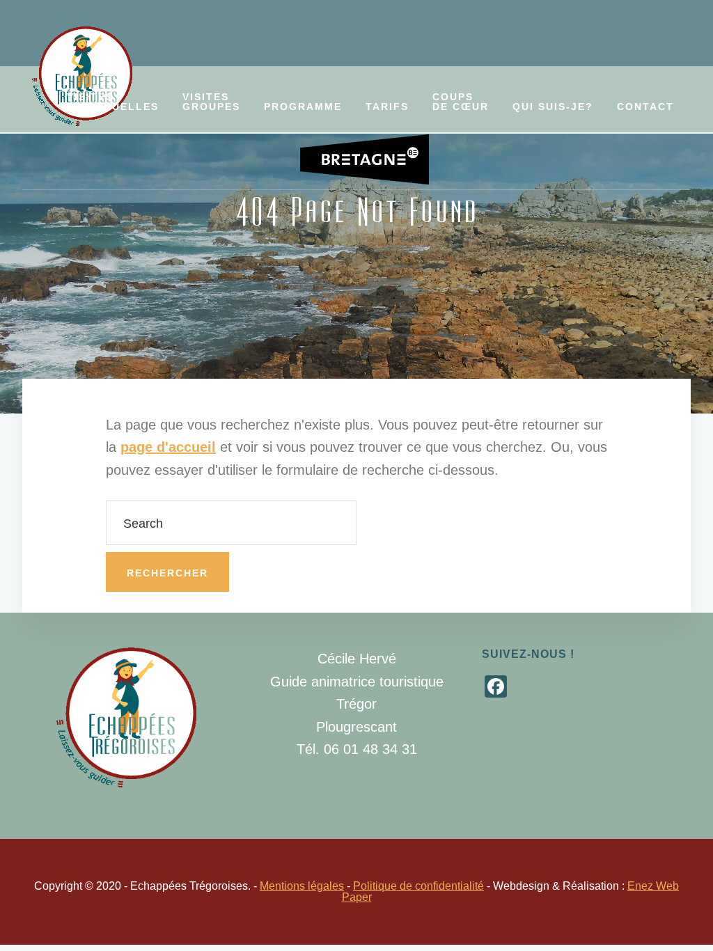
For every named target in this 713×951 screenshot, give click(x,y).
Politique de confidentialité (418, 886)
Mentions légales (302, 886)
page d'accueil (168, 447)
